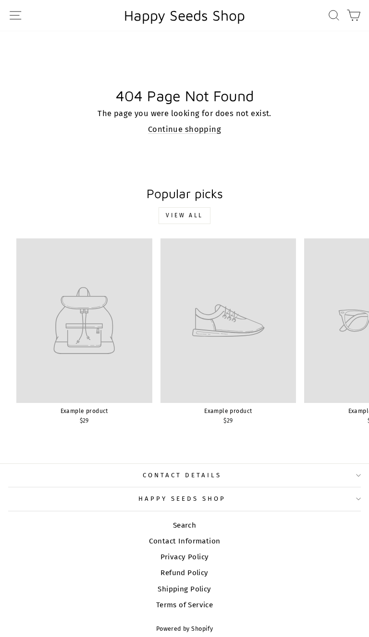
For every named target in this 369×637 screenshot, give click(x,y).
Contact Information (185, 541)
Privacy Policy (184, 557)
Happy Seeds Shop (184, 15)
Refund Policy (184, 572)
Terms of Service (184, 605)
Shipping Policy (184, 589)
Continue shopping (184, 129)
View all (184, 215)
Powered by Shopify (184, 628)
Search (184, 525)
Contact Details (182, 475)
